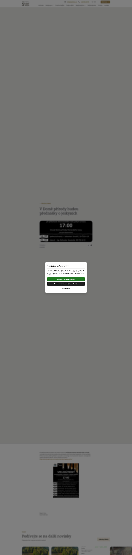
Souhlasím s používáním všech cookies (66, 279)
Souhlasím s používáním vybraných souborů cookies (66, 283)
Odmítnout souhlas (66, 288)
